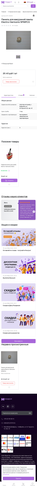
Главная (3, 12)
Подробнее (6, 474)
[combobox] (15, 6)
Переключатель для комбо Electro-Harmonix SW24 (8, 165)
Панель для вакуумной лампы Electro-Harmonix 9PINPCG (8, 369)
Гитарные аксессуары (14, 12)
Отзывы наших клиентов (14, 196)
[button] (33, 6)
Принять (18, 478)
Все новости (19, 341)
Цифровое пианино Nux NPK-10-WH (9, 210)
